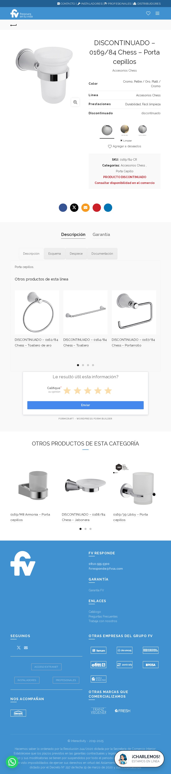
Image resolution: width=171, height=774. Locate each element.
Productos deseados (148, 13)
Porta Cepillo (124, 171)
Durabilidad (133, 104)
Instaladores (27, 680)
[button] (12, 762)
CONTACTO (67, 3)
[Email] (85, 207)
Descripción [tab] (73, 234)
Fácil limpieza (151, 104)
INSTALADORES (91, 3)
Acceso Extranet (46, 666)
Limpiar (127, 140)
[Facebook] (63, 207)
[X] (74, 207)
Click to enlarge (75, 102)
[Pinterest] (97, 207)
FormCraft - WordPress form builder (85, 418)
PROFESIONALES (119, 3)
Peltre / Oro (142, 81)
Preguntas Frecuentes (103, 616)
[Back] (13, 25)
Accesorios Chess (148, 95)
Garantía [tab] (101, 234)
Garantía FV (96, 590)
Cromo (128, 81)
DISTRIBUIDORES (149, 3)
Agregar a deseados (127, 146)
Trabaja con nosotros (103, 621)
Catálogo (95, 611)
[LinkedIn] (108, 207)
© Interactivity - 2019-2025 (85, 741)
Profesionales (66, 680)
